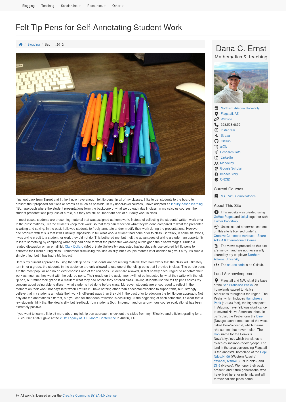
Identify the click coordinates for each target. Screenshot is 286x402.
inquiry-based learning (187, 204)
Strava (225, 135)
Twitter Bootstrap (226, 221)
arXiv (223, 146)
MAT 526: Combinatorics (238, 196)
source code (236, 264)
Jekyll (244, 216)
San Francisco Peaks (238, 285)
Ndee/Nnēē (222, 356)
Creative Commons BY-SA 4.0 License (90, 395)
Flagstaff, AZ (230, 113)
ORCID (225, 179)
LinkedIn (227, 157)
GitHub (226, 141)
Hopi (217, 334)
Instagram (228, 130)
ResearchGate (230, 152)
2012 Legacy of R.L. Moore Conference (88, 318)
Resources (95, 5)
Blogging (28, 5)
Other (116, 5)
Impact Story (229, 174)
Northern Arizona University (240, 108)
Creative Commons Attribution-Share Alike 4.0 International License (240, 237)
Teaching (47, 5)
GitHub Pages (223, 216)
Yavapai (219, 361)
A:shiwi (232, 361)
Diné (259, 316)
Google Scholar (231, 168)
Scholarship (69, 5)
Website (226, 119)
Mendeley (227, 163)
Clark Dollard (74, 246)
